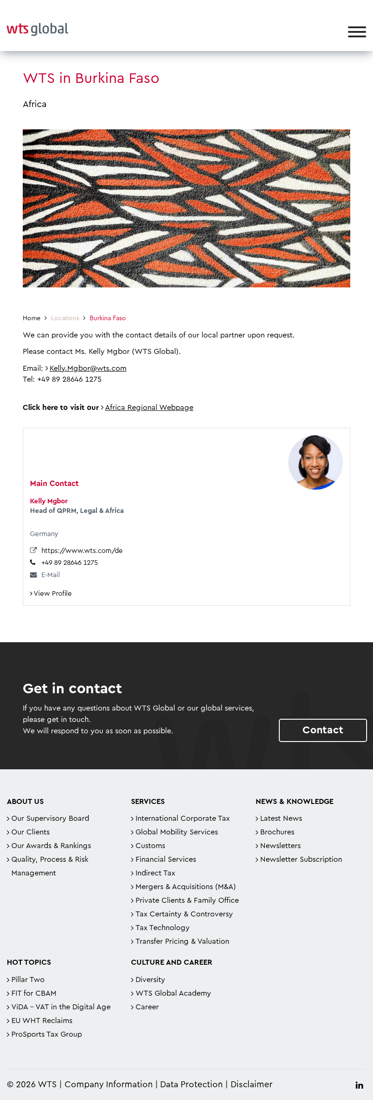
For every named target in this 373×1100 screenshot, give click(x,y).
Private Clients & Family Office (187, 900)
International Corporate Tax (183, 818)
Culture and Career (171, 962)
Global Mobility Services (177, 832)
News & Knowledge (294, 801)
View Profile (52, 593)
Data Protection (191, 1084)
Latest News (281, 818)
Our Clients (30, 832)
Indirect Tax (155, 873)
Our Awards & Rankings (51, 845)
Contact (322, 730)
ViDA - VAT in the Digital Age (61, 1007)
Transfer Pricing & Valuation (182, 941)
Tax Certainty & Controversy (184, 914)
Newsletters (280, 845)
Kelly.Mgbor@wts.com (88, 368)
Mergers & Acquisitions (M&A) (186, 886)
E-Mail (50, 575)
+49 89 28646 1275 (69, 562)
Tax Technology (163, 927)
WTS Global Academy (173, 993)
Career (147, 1007)
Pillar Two (28, 979)
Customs (150, 845)
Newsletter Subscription (301, 859)
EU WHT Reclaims (41, 1020)
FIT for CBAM (33, 993)
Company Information (109, 1084)
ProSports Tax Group (46, 1034)
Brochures (277, 832)
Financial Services (166, 859)
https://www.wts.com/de (82, 550)
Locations (65, 318)
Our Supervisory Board (50, 818)
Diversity (150, 979)
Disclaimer (251, 1084)
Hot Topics (29, 962)
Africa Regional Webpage (149, 407)
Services (148, 801)
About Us (25, 801)
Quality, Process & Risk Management (49, 866)
